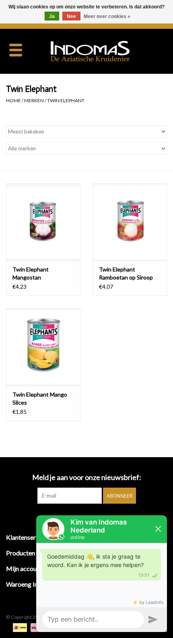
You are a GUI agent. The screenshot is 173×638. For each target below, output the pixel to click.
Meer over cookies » (107, 16)
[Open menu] (15, 50)
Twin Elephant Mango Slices (39, 398)
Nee (71, 16)
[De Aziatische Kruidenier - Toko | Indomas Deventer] (102, 50)
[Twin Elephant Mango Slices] (43, 347)
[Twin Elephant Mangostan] (43, 222)
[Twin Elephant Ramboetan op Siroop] (130, 222)
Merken (34, 100)
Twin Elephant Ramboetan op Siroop (126, 273)
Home (13, 100)
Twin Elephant (65, 100)
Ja (52, 16)
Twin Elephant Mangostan (30, 273)
